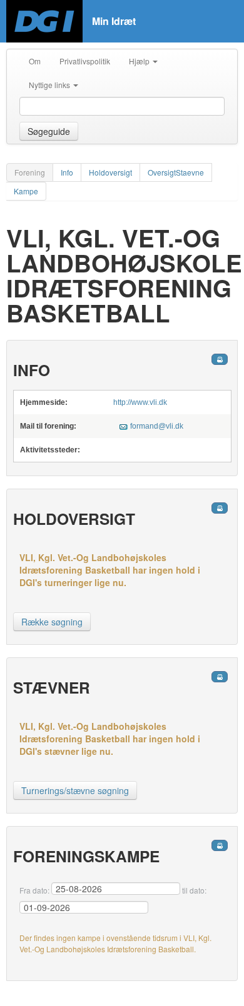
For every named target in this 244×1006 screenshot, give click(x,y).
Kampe (26, 191)
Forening (29, 172)
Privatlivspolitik (84, 61)
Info (67, 172)
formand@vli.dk (156, 426)
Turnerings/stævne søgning (75, 790)
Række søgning (52, 621)
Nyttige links (50, 84)
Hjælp (140, 61)
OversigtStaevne (176, 172)
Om (35, 61)
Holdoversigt (110, 172)
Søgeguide (49, 131)
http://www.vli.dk (140, 402)
